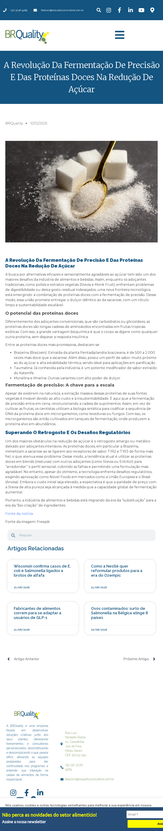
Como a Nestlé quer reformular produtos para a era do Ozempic (116, 571)
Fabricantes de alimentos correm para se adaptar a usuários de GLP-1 (37, 613)
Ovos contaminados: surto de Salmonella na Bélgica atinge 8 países (119, 613)
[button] (98, 10)
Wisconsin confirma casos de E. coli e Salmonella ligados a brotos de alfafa (42, 571)
